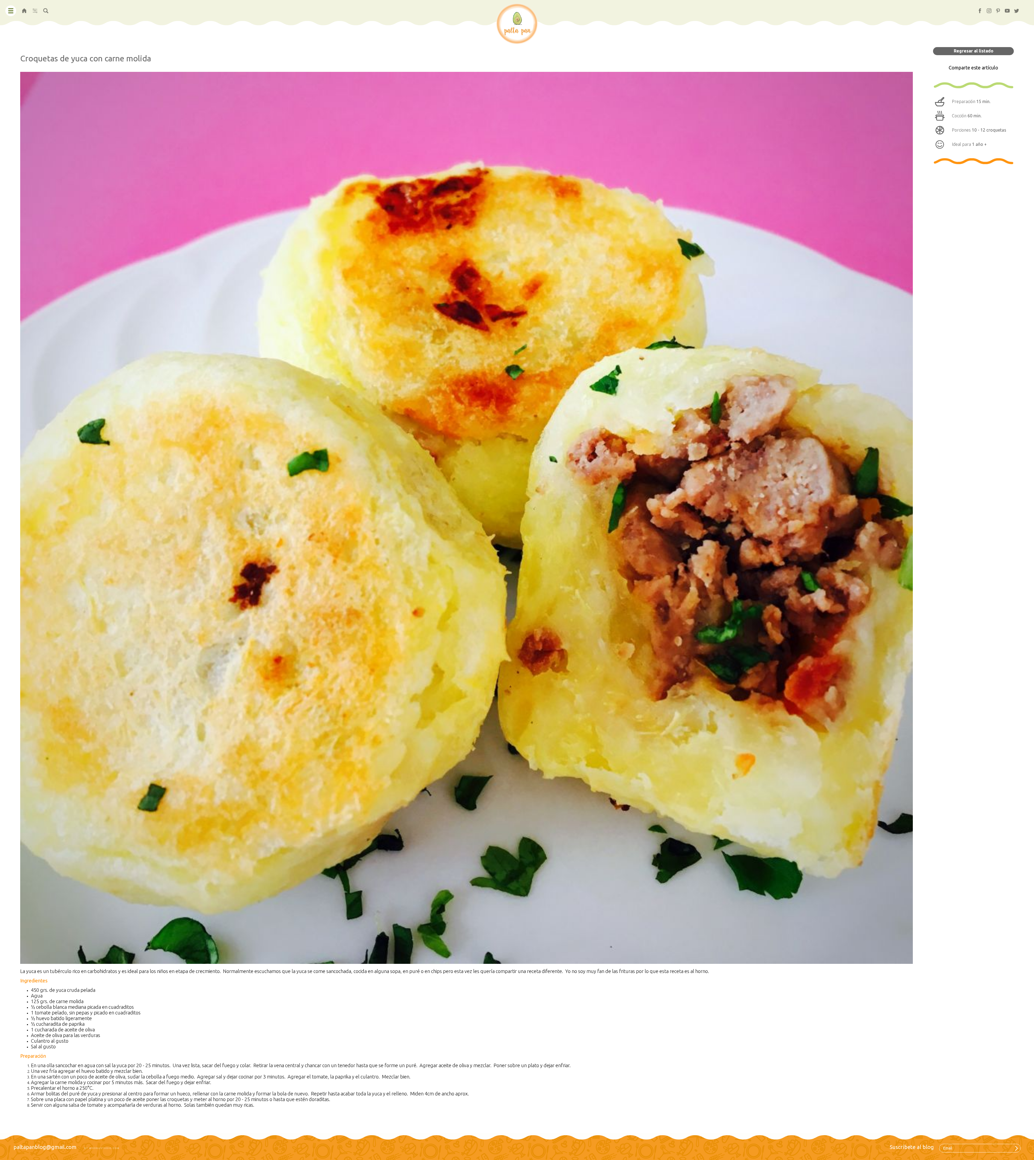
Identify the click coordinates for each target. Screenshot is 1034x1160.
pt (995, 9)
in (986, 9)
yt (1005, 9)
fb (977, 9)
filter (35, 9)
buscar (46, 9)
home (24, 9)
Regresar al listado (973, 50)
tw (1014, 9)
